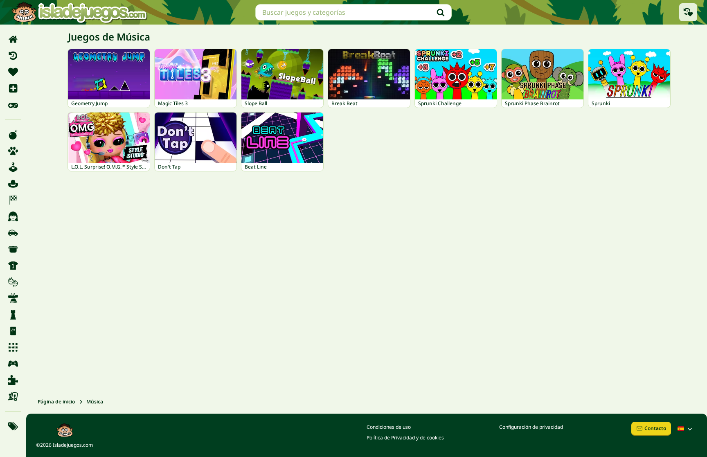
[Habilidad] (13, 298)
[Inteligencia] (13, 314)
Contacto (655, 428)
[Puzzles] (13, 380)
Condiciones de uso (389, 426)
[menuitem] (13, 39)
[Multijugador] (13, 364)
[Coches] (13, 233)
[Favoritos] (13, 72)
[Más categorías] (13, 426)
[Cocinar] (13, 249)
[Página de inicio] (13, 39)
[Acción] (13, 134)
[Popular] (13, 105)
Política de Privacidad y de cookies (405, 437)
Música (94, 401)
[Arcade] (13, 167)
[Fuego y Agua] (13, 282)
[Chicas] (13, 216)
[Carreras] (13, 200)
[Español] (685, 429)
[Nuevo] (13, 88)
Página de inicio (56, 401)
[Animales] (13, 151)
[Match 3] (13, 347)
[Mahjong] (13, 331)
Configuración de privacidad (531, 426)
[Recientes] (13, 55)
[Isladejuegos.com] (79, 12)
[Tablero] (13, 396)
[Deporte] (13, 265)
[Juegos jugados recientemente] (688, 12)
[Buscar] (440, 12)
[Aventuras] (13, 184)
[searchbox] (353, 12)
